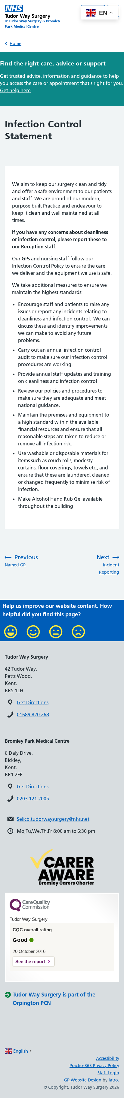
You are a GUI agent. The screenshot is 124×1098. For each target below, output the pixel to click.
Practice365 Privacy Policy (94, 1065)
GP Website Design (82, 1080)
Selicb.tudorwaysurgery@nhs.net (53, 819)
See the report (30, 961)
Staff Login (108, 1072)
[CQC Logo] (30, 910)
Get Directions (32, 702)
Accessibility (107, 1058)
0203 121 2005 (33, 799)
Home (15, 43)
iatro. (114, 1080)
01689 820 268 (33, 714)
